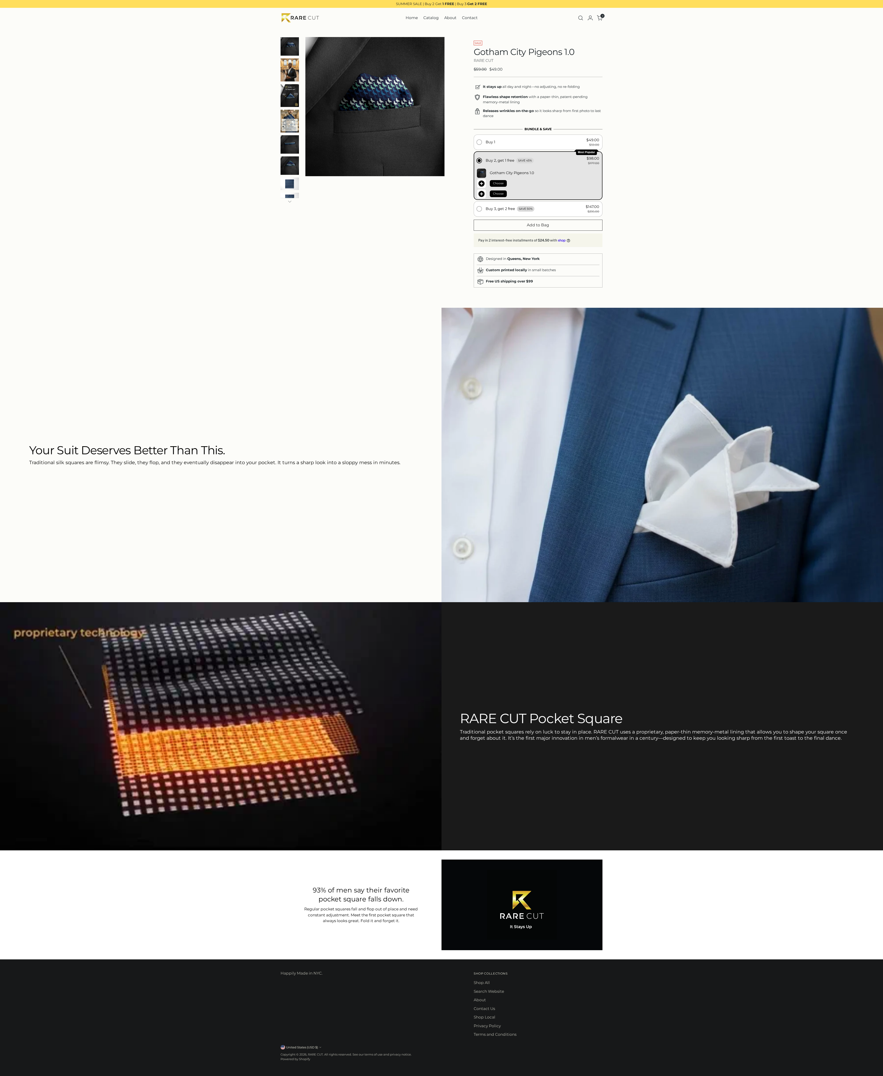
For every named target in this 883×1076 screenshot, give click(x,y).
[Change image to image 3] (290, 95)
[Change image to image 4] (290, 121)
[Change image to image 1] (290, 46)
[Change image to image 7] (290, 184)
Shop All (482, 982)
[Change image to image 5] (290, 144)
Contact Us (484, 1008)
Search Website (489, 991)
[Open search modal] (580, 18)
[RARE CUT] (300, 17)
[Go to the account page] (590, 18)
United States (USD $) (302, 1047)
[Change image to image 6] (290, 165)
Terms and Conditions (495, 1034)
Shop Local (484, 1017)
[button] (538, 142)
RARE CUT (483, 60)
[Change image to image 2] (290, 69)
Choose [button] (498, 183)
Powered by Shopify (295, 1059)
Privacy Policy (487, 1026)
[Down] (290, 201)
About (480, 1000)
